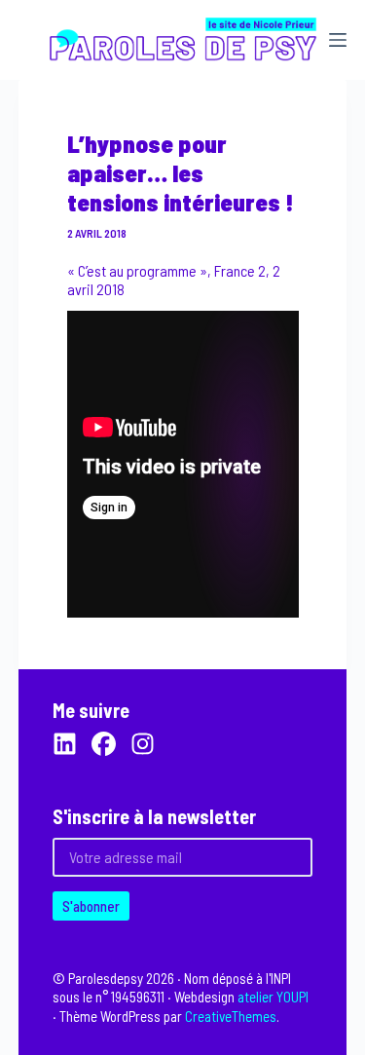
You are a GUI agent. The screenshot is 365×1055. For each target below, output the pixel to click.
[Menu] (338, 40)
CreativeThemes (230, 1016)
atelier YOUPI (273, 996)
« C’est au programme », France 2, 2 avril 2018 (173, 279)
